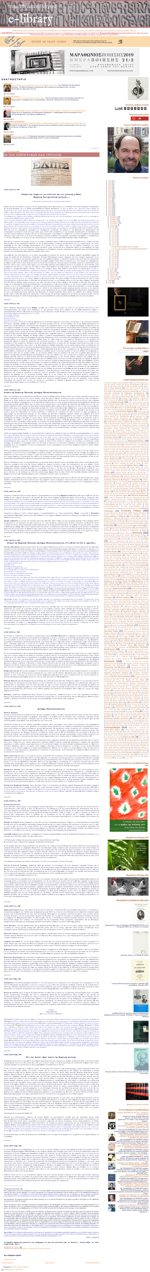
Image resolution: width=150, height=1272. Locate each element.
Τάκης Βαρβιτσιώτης (117, 706)
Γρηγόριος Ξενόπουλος (136, 472)
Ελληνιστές (107, 513)
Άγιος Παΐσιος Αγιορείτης (133, 388)
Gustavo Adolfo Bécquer (111, 738)
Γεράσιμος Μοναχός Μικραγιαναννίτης (130, 446)
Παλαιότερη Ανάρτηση (92, 1263)
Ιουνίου (112, 269)
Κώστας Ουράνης (117, 564)
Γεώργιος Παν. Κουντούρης (132, 451)
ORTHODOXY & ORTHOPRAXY (14, 122)
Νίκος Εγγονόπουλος (118, 638)
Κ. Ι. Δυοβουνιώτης (129, 546)
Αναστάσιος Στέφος (126, 398)
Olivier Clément (124, 749)
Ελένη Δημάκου (136, 504)
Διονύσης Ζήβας (135, 491)
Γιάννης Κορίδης (134, 454)
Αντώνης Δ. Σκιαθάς (123, 405)
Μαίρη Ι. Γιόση (125, 576)
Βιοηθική (114, 442)
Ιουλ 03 (114, 263)
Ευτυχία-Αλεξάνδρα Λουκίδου (122, 523)
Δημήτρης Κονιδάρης (133, 481)
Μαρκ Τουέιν (143, 592)
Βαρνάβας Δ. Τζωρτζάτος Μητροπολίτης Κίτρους (135, 435)
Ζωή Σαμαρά (139, 527)
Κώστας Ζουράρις (111, 562)
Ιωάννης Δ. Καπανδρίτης (122, 542)
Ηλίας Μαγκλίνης (126, 529)
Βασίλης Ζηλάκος (121, 439)
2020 (110, 193)
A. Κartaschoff (141, 727)
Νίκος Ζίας (130, 638)
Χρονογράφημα (112, 727)
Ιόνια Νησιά (123, 539)
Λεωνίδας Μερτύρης (126, 569)
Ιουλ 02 (114, 265)
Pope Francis (142, 751)
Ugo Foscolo (131, 754)
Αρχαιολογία (126, 414)
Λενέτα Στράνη (108, 567)
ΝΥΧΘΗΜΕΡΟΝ (54, 31)
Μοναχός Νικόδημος (118, 625)
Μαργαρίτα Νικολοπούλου (141, 584)
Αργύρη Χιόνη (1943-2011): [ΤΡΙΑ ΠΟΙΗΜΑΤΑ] (134, 1205)
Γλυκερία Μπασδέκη (140, 470)
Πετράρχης (122, 678)
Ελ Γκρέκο (128, 503)
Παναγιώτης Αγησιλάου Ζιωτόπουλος (136, 663)
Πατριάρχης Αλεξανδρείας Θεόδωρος (116, 672)
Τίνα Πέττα (126, 713)
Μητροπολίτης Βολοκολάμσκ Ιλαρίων (134, 601)
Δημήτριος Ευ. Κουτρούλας (112, 488)
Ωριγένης (131, 727)
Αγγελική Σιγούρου (115, 384)
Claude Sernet (114, 733)
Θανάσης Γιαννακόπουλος (141, 529)
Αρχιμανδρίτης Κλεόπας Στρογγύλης (115, 428)
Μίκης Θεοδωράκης (135, 621)
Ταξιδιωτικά (131, 707)
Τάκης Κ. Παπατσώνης (134, 705)
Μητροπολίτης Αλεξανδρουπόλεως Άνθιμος (126, 599)
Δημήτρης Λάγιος (126, 484)
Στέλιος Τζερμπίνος (135, 699)
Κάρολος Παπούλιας (126, 549)
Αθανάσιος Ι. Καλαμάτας (140, 389)
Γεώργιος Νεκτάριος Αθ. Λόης (112, 451)
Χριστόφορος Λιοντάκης (139, 725)
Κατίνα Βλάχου (110, 553)
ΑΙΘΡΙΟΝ (81, 31)
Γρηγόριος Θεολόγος (121, 472)
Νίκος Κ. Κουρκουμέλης (111, 640)
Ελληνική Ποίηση (131, 510)
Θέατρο (144, 530)
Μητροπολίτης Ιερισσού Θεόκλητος (135, 606)
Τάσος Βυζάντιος (142, 707)
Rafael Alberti (108, 752)
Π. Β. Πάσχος (108, 654)
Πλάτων (119, 680)
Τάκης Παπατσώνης (120, 707)
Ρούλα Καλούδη (136, 685)
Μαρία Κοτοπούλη (120, 588)
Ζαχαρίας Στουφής (137, 525)
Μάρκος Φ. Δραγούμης (110, 593)
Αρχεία (135, 414)
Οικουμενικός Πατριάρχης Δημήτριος (131, 649)
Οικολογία (141, 645)
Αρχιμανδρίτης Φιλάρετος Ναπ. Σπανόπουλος (130, 430)
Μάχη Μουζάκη (142, 593)
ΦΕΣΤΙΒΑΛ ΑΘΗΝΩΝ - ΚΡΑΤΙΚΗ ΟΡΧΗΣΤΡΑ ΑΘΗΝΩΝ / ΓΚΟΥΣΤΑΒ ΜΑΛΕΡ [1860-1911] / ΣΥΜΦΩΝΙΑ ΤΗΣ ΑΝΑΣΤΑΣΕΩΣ (134, 1136)
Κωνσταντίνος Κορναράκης (138, 557)
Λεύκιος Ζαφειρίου (120, 567)
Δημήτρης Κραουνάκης (139, 483)
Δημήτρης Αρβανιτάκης (113, 479)
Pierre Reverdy (132, 750)
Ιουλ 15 (114, 243)
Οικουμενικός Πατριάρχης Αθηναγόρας (115, 647)
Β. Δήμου (114, 433)
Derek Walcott (136, 733)
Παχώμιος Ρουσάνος (141, 676)
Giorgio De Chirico (115, 737)
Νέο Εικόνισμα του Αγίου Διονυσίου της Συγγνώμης (28, 98)
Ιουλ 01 (114, 267)
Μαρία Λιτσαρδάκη (137, 588)
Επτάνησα (133, 516)
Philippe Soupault (120, 750)
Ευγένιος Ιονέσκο (117, 521)
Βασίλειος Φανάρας (127, 437)
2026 (110, 181)
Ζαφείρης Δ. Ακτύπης (123, 525)
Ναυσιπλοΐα (135, 629)
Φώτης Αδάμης (137, 718)
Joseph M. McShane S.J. (133, 742)
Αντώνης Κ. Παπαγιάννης (139, 405)
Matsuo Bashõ (108, 747)
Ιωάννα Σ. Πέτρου (134, 541)
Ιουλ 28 (114, 229)
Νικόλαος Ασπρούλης (126, 633)
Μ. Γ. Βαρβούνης (137, 572)
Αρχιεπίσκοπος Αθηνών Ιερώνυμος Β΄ (132, 416)
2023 (110, 187)
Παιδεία (121, 663)
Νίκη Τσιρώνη (142, 631)
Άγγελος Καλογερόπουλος (132, 384)
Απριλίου (113, 273)
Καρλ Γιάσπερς (144, 548)
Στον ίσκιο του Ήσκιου (11, 96)
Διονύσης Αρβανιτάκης (120, 491)
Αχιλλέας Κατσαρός (135, 432)
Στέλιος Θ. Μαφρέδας (119, 699)
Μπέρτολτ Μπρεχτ (112, 627)
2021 (110, 191)
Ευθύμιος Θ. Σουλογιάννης (132, 521)
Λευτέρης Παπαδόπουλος (136, 567)
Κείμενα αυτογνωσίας (122, 553)
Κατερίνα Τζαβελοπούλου (142, 551)
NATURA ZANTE (42, 31)
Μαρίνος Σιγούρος (121, 592)
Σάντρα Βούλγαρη (126, 688)
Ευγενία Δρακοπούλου (134, 520)
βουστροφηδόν (9, 134)
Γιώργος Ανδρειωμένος (110, 461)
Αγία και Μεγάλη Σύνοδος (135, 386)
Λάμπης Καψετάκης (130, 565)
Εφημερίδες (136, 523)
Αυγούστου (114, 225)
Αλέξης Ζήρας (128, 395)
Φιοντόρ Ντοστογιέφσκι (122, 716)
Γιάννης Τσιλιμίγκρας (110, 460)
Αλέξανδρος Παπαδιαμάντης (134, 393)
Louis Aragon (112, 744)
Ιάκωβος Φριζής (120, 537)
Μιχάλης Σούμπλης (129, 623)
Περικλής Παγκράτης (110, 678)
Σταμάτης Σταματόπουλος (127, 695)
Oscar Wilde (134, 749)
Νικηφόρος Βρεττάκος (110, 633)
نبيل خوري (127, 757)
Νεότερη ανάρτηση (7, 1263)
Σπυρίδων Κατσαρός (122, 692)
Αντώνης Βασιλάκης (109, 405)
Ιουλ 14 (114, 245)
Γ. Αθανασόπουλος (129, 444)
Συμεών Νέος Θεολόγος (111, 702)
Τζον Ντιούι (117, 713)
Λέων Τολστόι (114, 569)
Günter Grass (143, 737)
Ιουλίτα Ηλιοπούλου (135, 539)
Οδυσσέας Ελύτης (126, 645)
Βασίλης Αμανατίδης (140, 437)
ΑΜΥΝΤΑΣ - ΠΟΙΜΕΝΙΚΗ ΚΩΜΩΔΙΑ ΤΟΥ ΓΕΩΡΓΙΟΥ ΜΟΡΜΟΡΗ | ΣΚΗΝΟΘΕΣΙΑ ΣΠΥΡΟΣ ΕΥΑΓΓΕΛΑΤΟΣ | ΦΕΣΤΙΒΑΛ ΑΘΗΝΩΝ (133, 1146)
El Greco (106, 735)
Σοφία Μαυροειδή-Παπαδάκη (132, 690)
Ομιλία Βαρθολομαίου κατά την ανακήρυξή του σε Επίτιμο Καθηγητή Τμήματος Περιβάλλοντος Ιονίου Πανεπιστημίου (48, 111)
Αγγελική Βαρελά (136, 382)
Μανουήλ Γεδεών (109, 579)
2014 (110, 205)
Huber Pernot (108, 740)
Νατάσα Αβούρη (123, 629)
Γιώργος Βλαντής (136, 461)
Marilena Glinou (117, 745)
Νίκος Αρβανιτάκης (110, 636)
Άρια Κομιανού (108, 413)
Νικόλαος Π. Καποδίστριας (127, 635)
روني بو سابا (118, 757)
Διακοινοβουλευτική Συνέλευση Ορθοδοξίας (132, 490)
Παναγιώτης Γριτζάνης (44, 1248)
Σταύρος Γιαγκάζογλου (134, 697)
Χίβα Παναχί (109, 723)
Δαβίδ (114, 474)
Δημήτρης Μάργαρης (110, 486)
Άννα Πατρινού (133, 402)
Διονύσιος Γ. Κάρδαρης (126, 499)
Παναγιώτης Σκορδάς (140, 669)
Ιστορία (146, 539)
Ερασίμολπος (142, 516)
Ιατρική (141, 537)
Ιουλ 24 (114, 235)
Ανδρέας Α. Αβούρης (140, 398)
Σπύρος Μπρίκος (117, 693)
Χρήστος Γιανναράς (143, 723)
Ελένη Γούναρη (123, 504)
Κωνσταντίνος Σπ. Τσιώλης (130, 558)
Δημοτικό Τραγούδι (109, 490)
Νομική (140, 641)
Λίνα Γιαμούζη (108, 570)
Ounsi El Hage (144, 749)
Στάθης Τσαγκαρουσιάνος (141, 693)
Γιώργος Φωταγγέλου (122, 469)
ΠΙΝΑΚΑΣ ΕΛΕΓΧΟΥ (129, 31)
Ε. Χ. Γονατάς (129, 501)
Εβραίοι (138, 501)
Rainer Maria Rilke (119, 752)
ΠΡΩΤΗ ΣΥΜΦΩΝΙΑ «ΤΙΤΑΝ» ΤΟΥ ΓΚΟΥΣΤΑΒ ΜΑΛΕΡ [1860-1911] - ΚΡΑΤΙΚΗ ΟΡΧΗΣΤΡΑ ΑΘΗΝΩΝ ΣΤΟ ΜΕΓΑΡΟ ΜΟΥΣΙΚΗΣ (134, 1184)
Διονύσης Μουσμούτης (119, 493)
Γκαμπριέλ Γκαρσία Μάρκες (112, 470)
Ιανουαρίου (113, 279)
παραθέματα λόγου (32, 6)
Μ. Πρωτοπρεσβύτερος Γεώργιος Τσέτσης (126, 573)
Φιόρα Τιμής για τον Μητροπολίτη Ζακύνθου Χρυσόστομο (126, 717)
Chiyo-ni (139, 731)
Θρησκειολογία (108, 535)
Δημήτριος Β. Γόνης (140, 486)
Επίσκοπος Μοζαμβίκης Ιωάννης (136, 514)
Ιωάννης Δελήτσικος (136, 542)
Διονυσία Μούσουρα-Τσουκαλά (136, 497)
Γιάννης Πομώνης (130, 456)
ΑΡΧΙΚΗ (14, 31)
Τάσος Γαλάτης (108, 709)
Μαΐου (112, 271)
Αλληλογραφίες (141, 395)
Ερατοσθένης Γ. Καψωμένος (112, 518)
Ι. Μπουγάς (118, 535)
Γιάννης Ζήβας (142, 453)
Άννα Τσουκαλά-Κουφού (112, 404)
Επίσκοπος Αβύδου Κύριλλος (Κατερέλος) (133, 513)
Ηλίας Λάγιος (115, 529)
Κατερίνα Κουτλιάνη (126, 551)
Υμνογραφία (107, 715)
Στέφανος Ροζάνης (118, 700)
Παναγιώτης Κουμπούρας (138, 667)
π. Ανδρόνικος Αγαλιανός (140, 652)
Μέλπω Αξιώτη (138, 597)
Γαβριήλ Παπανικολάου (110, 446)
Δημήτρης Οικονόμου (125, 486)
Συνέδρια (124, 702)
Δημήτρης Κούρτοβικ (122, 483)
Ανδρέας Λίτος (136, 400)
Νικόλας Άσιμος (142, 634)
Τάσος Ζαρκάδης (122, 709)
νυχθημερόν (8, 83)
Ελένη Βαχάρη (138, 503)
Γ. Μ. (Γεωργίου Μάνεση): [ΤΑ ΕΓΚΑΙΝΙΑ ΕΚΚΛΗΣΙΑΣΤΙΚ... (130, 249)
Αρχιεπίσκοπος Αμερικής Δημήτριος (119, 421)
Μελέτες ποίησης (123, 597)
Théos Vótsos (120, 754)
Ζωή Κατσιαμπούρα (117, 527)
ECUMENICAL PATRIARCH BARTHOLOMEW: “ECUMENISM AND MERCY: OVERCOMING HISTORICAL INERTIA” (48, 123)
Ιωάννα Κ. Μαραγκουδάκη (117, 541)
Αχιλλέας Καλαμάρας (121, 432)
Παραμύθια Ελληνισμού (139, 671)
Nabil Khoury (114, 749)
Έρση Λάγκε (142, 518)
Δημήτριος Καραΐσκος (129, 488)
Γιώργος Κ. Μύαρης (135, 463)
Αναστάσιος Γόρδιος (110, 396)
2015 (110, 203)
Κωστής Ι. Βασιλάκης (130, 564)
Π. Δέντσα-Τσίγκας (140, 654)
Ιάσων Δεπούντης (132, 537)
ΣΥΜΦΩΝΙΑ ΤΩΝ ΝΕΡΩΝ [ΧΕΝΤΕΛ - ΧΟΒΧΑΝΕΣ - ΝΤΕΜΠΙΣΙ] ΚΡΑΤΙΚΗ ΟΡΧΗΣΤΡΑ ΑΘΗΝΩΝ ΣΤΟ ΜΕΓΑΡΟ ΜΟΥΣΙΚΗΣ (133, 1164)
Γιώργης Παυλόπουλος (139, 460)
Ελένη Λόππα (124, 508)
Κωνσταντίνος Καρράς (119, 557)
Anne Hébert (116, 731)
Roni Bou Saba (131, 752)
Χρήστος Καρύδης (111, 725)
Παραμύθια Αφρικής (123, 671)
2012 (110, 209)
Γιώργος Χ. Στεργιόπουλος (138, 469)
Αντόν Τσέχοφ (128, 404)
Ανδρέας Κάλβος (123, 400)
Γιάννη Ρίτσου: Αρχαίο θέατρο (139, 1154)
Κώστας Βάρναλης (143, 560)
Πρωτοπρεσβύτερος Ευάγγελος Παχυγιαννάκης (131, 683)
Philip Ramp (109, 750)
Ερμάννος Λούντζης (129, 518)
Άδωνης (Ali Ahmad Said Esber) (121, 389)
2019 (110, 195)
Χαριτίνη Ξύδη (136, 721)
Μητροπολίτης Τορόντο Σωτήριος (136, 619)
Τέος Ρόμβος (128, 711)
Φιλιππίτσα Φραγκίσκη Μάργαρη (137, 715)
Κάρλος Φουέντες (111, 549)
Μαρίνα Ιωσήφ (138, 590)
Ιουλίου (112, 227)
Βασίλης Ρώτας (133, 439)
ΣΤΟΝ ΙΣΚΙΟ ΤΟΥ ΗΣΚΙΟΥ (27, 31)
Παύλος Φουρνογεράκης (120, 676)
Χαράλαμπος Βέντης (124, 721)
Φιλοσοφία (107, 716)
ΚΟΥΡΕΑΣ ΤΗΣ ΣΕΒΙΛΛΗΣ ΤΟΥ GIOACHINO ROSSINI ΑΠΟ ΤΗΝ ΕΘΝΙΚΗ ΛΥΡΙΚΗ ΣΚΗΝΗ (134, 1195)
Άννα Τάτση (143, 402)
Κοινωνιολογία (116, 555)
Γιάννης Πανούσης (117, 456)
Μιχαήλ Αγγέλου (116, 623)
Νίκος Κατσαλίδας (118, 641)
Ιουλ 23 (114, 237)
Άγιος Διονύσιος (116, 388)
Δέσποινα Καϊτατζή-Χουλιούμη (138, 474)
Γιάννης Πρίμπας (142, 456)
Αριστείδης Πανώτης (121, 413)
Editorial (144, 733)
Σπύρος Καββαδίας (136, 692)
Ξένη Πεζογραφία (109, 645)
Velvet (139, 754)
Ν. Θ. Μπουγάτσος (141, 627)
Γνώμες (107, 473)
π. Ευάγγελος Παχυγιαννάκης (128, 656)
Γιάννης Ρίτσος (126, 458)
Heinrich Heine (131, 738)
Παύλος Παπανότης (136, 674)
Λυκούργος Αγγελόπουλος (120, 572)
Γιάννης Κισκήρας (109, 454)
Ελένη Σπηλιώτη (134, 508)
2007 (110, 283)
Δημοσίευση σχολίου (10, 1259)
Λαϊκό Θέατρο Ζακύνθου (114, 565)
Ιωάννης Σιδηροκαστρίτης (120, 544)
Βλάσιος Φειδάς (136, 442)
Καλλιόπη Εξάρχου (133, 548)
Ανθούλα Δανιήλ (117, 402)
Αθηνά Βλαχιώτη (108, 391)
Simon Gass (143, 752)
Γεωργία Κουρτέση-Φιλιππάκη (124, 448)
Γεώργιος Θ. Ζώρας (110, 449)
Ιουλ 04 (114, 261)
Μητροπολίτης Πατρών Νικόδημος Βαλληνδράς (117, 613)
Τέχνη (137, 711)
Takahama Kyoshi (109, 754)
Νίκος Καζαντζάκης (138, 640)
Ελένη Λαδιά (115, 508)
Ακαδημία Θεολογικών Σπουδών (126, 391)
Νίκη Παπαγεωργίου (130, 631)
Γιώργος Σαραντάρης (119, 467)
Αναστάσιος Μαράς (124, 396)
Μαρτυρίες (122, 593)
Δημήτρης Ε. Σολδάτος (118, 481)
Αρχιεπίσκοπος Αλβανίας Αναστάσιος (136, 420)
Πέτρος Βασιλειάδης (134, 678)
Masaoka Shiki (128, 745)
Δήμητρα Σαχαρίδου (143, 478)
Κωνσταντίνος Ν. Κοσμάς (111, 558)
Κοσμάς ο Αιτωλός (131, 555)
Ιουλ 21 (114, 241)
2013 (110, 207)
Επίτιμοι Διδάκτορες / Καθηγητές (115, 516)
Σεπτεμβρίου (114, 223)
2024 (110, 185)
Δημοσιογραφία (142, 488)
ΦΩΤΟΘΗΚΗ (89, 31)
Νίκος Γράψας (136, 636)
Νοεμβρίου (113, 219)
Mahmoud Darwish (134, 744)
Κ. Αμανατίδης (118, 546)
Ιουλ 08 (114, 257)
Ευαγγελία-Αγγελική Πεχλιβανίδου (114, 520)
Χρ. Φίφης (132, 723)
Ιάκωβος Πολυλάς (109, 537)
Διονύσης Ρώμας (108, 495)
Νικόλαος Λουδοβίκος (110, 634)
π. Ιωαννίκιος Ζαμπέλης (121, 658)
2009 (110, 215)
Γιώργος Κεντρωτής (118, 465)
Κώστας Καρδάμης (123, 562)
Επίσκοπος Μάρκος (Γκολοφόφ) (113, 514)
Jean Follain (130, 740)
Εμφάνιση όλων (95, 148)
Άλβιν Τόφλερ (142, 391)
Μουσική (130, 625)
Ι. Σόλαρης (127, 535)
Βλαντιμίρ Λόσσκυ (124, 442)
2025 (110, 183)
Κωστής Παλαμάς (143, 564)
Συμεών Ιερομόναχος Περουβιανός (136, 700)
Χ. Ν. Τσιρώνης (134, 720)
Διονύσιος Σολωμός (142, 499)
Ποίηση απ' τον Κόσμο (135, 680)
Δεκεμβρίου (114, 217)
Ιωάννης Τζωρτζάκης (135, 544)
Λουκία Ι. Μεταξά (133, 570)
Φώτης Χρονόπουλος (122, 720)
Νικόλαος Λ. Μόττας (140, 633)
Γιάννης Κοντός (121, 454)
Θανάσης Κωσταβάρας (112, 530)
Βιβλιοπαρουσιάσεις (136, 441)
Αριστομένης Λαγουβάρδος (138, 413)
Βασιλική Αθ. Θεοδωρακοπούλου (115, 441)
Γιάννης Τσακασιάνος (140, 458)
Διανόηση (107, 491)
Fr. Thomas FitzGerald (117, 735)
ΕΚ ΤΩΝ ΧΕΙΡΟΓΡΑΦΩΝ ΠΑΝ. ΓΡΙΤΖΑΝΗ (32, 155)
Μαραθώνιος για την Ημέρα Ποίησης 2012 (131, 579)
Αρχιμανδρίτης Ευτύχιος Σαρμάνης (137, 427)
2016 (110, 201)
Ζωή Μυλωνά (129, 527)
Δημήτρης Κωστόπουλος (111, 484)
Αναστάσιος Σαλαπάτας (111, 398)
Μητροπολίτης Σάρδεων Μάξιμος (129, 618)
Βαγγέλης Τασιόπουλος (112, 435)
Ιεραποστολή (114, 539)
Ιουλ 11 (114, 253)
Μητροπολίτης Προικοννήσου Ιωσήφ (127, 616)
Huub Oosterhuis (119, 740)
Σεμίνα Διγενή (117, 690)
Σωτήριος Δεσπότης (131, 704)
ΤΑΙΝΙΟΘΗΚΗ (99, 31)
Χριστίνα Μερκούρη (124, 725)
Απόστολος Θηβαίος (125, 411)
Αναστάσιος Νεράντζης (139, 396)
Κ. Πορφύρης (107, 548)
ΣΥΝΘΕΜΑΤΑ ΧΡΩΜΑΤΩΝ (68, 31)
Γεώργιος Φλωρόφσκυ (117, 453)
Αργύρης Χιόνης (142, 411)
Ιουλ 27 (114, 231)
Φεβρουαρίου (114, 277)
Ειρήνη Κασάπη (117, 503)
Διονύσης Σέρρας (121, 495)
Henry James (142, 738)
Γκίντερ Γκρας (127, 470)
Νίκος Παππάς (130, 641)
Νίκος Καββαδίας (125, 640)
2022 (110, 189)
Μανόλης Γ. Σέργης (115, 577)
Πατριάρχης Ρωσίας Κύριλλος (120, 674)
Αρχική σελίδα (49, 1263)
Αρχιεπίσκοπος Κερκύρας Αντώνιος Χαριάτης (125, 423)
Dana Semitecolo (125, 733)
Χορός (117, 723)
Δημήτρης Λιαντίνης (140, 484)
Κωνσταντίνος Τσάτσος (118, 560)
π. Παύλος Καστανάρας (131, 661)
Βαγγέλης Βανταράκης (126, 433)
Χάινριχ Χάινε (144, 720)
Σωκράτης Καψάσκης (117, 704)
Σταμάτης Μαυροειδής (112, 695)
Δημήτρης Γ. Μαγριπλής (131, 479)
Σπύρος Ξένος (128, 693)
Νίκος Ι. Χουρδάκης (141, 638)
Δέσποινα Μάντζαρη (130, 476)
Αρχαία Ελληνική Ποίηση (111, 414)
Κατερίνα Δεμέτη (110, 552)
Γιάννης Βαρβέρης (131, 453)
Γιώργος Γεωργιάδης (120, 463)
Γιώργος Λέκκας (132, 465)
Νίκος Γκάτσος (123, 636)
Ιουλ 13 (114, 251)
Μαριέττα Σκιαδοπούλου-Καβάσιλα (121, 590)
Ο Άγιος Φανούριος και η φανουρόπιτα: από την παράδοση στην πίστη (34, 85)
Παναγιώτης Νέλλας (125, 669)
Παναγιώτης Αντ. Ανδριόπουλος (115, 665)
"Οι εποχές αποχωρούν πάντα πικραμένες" (117, 383)
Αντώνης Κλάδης (109, 407)
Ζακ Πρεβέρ (144, 523)
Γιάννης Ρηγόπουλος (111, 458)
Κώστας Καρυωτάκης (136, 562)
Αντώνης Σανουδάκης (142, 407)
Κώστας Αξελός (132, 560)
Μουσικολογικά (33, 1248)
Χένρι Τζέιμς (145, 721)
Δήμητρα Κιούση (130, 478)
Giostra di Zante (128, 737)
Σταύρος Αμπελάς (119, 697)
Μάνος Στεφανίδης (142, 577)
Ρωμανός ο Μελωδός (118, 686)
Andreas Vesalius (130, 729)
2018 (110, 197)
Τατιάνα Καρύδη (118, 711)
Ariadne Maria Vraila (128, 731)
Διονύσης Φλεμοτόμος (140, 495)
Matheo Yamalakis (141, 745)
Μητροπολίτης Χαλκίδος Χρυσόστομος (115, 621)
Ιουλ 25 (114, 233)
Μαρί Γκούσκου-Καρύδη (113, 586)
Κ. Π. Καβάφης (141, 546)
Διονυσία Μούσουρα (115, 497)
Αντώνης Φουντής (133, 409)
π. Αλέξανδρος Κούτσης (124, 652)
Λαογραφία (141, 565)
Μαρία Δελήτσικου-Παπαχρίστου (132, 586)
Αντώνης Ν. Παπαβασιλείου (125, 407)
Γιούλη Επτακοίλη (124, 460)
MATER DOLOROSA (115, 31)
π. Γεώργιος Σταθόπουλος (124, 654)
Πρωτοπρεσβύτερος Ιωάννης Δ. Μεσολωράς (116, 685)
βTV (106, 31)
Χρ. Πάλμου (124, 723)
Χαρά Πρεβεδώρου (111, 721)
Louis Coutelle (123, 744)
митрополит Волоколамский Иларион (130, 756)
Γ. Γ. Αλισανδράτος (142, 444)
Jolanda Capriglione (118, 742)
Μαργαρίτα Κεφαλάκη (125, 584)
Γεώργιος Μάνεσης (124, 449)
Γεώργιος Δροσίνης (141, 448)
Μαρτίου (113, 275)
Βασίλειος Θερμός (112, 437)
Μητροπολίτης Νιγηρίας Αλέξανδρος (134, 611)
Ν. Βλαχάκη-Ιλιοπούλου (126, 627)
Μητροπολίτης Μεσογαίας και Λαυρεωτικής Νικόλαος (120, 608)
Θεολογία (137, 532)
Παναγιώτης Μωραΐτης (110, 669)
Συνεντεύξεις (134, 702)
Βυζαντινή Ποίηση (116, 444)
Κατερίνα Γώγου (141, 549)
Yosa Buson (113, 756)
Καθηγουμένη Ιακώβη (119, 548)
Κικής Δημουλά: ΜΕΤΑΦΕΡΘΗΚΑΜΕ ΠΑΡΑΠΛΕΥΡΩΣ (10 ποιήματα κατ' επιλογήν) (134, 1175)
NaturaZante (8, 109)
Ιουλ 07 (114, 259)
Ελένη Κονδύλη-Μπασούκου (132, 506)
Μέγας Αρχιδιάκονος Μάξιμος (130, 595)
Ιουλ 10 (114, 255)
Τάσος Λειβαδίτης (136, 709)
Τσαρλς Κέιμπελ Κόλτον (139, 713)
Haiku (122, 739)
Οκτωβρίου (113, 221)
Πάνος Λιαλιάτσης (109, 671)
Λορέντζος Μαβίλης (120, 570)
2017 (110, 199)
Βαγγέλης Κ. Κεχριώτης (142, 433)
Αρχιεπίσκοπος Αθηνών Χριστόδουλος (116, 418)
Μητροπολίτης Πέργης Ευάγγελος (121, 614)
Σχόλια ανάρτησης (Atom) (20, 1267)
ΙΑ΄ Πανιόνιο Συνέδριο (139, 535)
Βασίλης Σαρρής (144, 439)
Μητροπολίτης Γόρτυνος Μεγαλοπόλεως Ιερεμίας (118, 602)
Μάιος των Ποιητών (110, 576)
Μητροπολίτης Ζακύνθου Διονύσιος (127, 604)
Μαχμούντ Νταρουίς (110, 595)
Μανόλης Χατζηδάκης (128, 577)
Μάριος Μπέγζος (132, 592)
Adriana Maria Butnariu (112, 730)
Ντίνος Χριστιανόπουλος (138, 643)
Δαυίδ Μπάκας (123, 474)
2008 (110, 281)
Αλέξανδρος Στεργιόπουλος (112, 395)
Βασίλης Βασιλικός (109, 439)
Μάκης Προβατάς (137, 576)
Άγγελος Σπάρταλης (118, 386)
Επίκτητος (115, 513)
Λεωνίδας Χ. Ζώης (140, 569)
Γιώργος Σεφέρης (135, 467)
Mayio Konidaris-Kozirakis (123, 747)
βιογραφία (107, 442)
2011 (110, 211)
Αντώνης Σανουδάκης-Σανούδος (115, 409)
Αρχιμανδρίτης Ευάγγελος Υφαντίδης (114, 427)
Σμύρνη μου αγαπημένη (19, 136)
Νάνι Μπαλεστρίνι (109, 629)
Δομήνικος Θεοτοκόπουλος (115, 501)
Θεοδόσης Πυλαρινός (110, 533)
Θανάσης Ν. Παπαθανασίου (130, 530)
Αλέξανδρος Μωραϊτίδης (112, 393)
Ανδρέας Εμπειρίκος (109, 400)
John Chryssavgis (141, 740)
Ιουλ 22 (114, 239)
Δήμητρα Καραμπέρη (117, 478)
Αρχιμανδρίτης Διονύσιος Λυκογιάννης (134, 425)
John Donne (107, 742)
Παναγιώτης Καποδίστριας (114, 667)
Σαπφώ (137, 688)
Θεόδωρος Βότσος (124, 533)
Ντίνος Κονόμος (123, 643)
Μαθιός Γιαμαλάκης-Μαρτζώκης (138, 574)
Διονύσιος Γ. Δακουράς (110, 499)
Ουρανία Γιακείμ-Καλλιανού (136, 651)
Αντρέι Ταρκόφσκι (140, 404)
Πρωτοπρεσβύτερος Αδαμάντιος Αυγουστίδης (116, 681)
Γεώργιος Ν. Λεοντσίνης (139, 449)
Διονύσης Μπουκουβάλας (138, 493)
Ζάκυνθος (26, 1248)
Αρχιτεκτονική (108, 432)
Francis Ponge (130, 735)
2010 (110, 213)
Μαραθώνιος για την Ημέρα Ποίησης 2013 (118, 581)
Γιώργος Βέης (124, 461)
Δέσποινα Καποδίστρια (111, 476)
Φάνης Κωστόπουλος (120, 715)
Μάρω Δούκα (132, 593)
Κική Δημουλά (136, 553)
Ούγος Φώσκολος (118, 651)
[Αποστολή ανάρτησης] (20, 1247)
